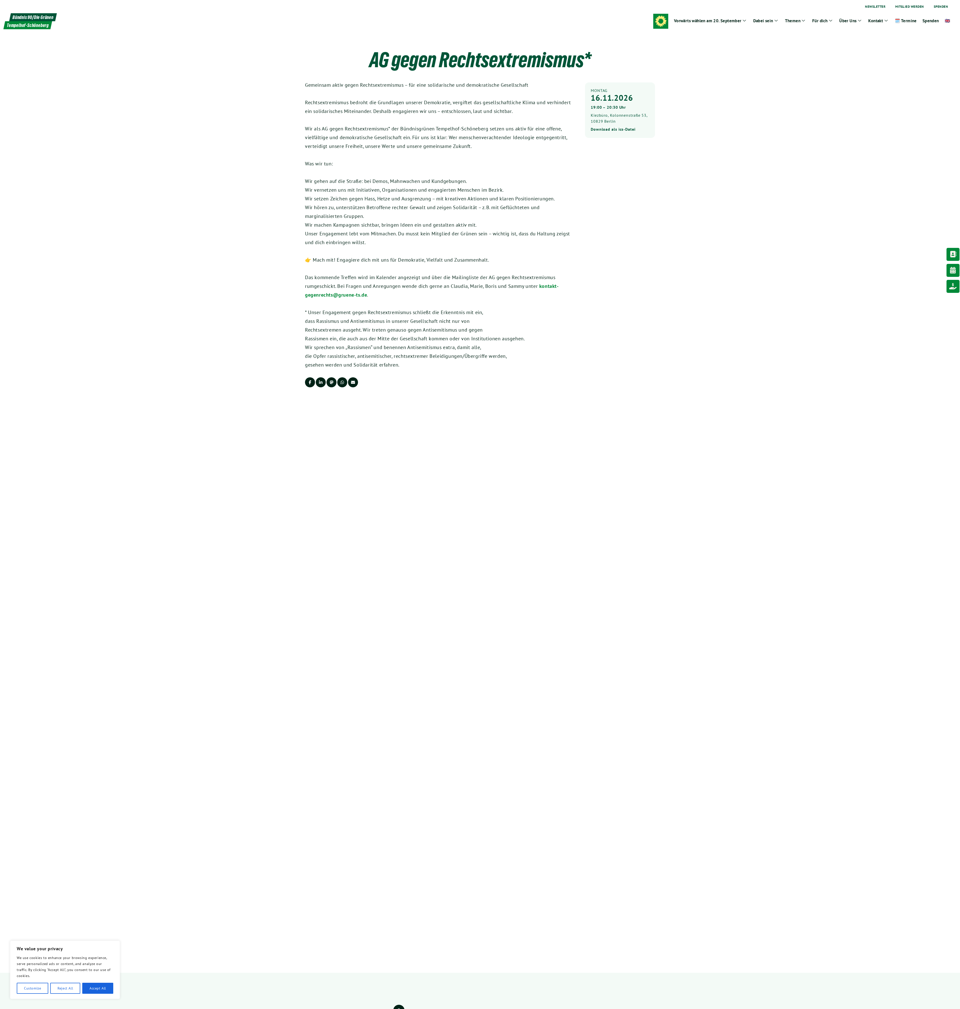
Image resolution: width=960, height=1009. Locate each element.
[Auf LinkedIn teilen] (321, 382)
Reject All (65, 988)
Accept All (98, 988)
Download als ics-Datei (613, 129)
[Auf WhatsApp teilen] (342, 382)
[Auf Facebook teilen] (310, 382)
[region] (65, 970)
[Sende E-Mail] (353, 382)
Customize (32, 988)
